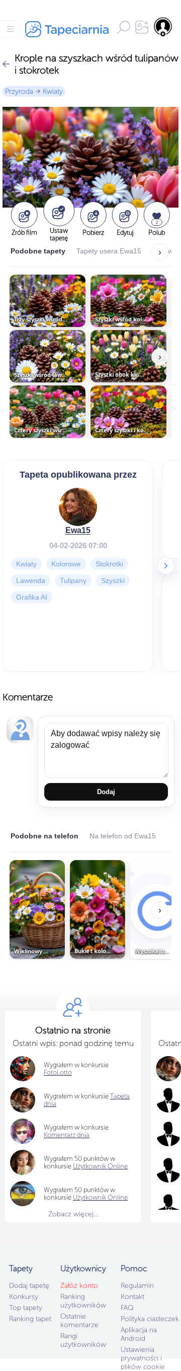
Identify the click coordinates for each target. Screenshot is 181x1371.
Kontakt (132, 1296)
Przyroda (19, 91)
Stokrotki (109, 564)
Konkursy (23, 1296)
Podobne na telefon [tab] (44, 836)
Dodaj (106, 792)
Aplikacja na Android (139, 1334)
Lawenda (30, 580)
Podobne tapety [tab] (38, 251)
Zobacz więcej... (73, 1214)
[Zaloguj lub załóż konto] (163, 27)
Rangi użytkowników (83, 1340)
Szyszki (113, 580)
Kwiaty (53, 91)
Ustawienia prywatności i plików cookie (143, 1358)
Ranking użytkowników (83, 1301)
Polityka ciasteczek (150, 1319)
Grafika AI (31, 597)
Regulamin (137, 1285)
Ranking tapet (30, 1319)
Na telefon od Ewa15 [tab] (122, 836)
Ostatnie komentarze (79, 1320)
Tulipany (73, 580)
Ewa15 (77, 530)
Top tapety (25, 1307)
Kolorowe (66, 564)
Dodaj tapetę (29, 1285)
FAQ (127, 1307)
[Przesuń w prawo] (165, 565)
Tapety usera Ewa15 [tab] (108, 251)
